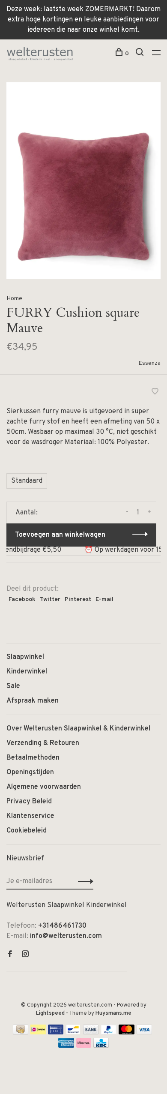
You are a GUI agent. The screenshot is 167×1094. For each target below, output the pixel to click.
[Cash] (20, 1032)
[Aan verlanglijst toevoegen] (155, 392)
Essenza (149, 363)
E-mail (104, 599)
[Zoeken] (141, 53)
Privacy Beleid (29, 801)
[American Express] (66, 1046)
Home (14, 298)
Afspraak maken (32, 701)
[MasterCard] (126, 1032)
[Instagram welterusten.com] (25, 955)
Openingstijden (30, 772)
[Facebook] (9, 955)
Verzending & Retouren (42, 743)
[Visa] (144, 1032)
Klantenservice (30, 816)
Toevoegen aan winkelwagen (60, 535)
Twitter (50, 599)
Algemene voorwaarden (43, 787)
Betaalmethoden (33, 758)
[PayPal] (108, 1032)
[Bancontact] (73, 1032)
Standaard (26, 481)
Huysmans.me (113, 1013)
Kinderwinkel (26, 671)
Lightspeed (50, 1013)
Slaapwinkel (25, 657)
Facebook (22, 599)
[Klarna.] (83, 1046)
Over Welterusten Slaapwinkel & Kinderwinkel (78, 728)
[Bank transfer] (91, 1032)
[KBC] (101, 1046)
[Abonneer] (83, 881)
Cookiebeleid (26, 831)
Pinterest (78, 599)
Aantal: (26, 512)
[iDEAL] (38, 1032)
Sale (13, 686)
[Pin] (55, 1032)
